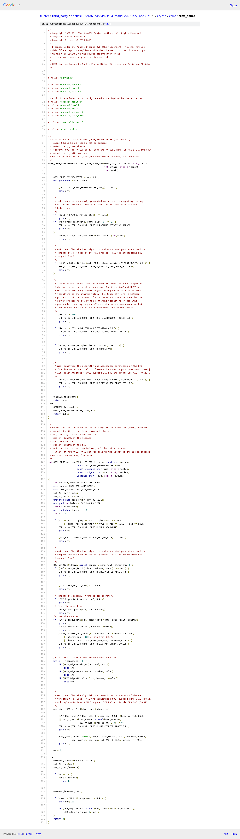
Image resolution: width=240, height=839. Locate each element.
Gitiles (19, 833)
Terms (37, 833)
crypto (161, 16)
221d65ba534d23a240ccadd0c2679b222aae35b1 (117, 16)
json (234, 833)
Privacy (28, 833)
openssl (76, 16)
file (107, 24)
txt (226, 833)
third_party (60, 16)
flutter (44, 16)
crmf (172, 16)
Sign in (233, 5)
